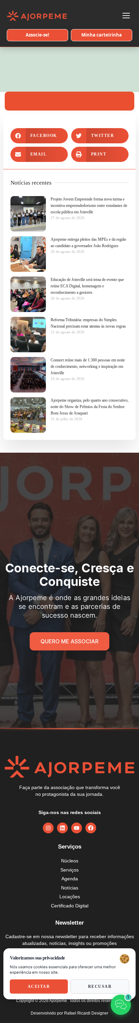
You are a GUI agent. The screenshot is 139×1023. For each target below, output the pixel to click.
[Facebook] (90, 828)
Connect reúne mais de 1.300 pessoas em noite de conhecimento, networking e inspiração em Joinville (88, 366)
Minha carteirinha (101, 35)
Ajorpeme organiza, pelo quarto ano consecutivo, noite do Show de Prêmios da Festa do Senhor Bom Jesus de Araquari (90, 406)
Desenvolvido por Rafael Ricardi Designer (69, 1013)
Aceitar (39, 986)
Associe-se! (37, 35)
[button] (39, 135)
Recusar (100, 986)
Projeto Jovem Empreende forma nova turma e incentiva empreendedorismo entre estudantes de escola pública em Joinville (89, 205)
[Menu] (126, 15)
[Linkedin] (62, 828)
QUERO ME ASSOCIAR (69, 641)
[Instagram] (48, 828)
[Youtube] (76, 828)
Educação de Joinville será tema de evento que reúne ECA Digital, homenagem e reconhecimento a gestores (87, 286)
